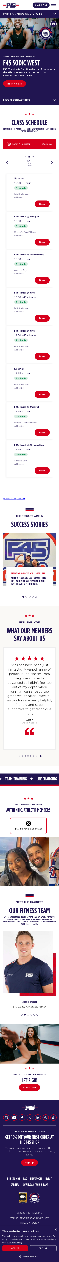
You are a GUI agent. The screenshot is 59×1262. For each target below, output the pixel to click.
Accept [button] (15, 1248)
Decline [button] (43, 1248)
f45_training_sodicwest (28, 829)
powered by (14, 498)
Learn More (13, 85)
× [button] (55, 1229)
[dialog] (29, 1244)
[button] (29, 1256)
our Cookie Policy (14, 1242)
